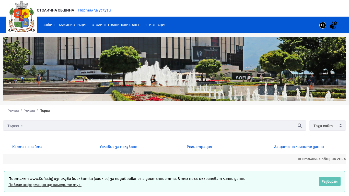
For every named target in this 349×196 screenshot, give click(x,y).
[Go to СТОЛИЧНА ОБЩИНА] (21, 16)
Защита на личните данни (299, 146)
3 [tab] (306, 92)
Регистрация (199, 146)
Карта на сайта (27, 146)
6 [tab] (321, 92)
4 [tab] (311, 92)
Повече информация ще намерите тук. (45, 184)
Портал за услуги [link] (94, 9)
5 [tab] (316, 92)
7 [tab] (326, 92)
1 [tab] (295, 92)
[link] (323, 26)
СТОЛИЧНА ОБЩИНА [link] (55, 9)
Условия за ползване (118, 146)
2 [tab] (300, 92)
